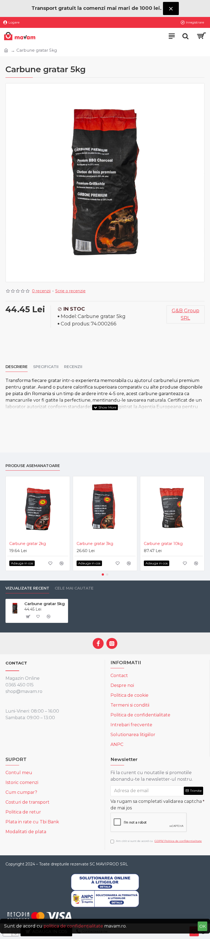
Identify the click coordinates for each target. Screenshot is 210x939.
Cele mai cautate (74, 588)
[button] (103, 574)
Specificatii (46, 366)
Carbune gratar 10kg (163, 543)
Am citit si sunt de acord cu (159, 841)
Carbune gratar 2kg (27, 543)
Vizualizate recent (27, 588)
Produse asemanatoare (32, 465)
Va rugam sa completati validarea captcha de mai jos (156, 804)
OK (202, 926)
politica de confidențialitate (73, 926)
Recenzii (73, 366)
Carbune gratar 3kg (95, 543)
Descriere (16, 366)
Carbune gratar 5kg (44, 603)
